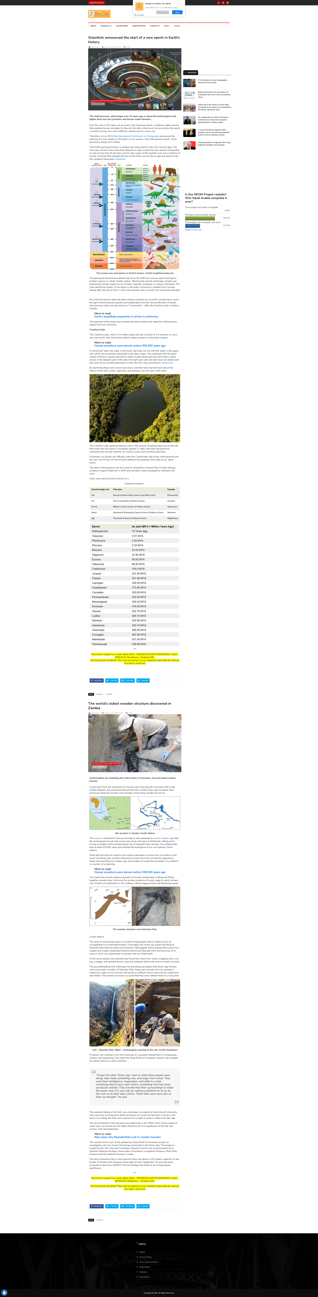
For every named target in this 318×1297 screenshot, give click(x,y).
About (93, 26)
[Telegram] (227, 2)
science (99, 694)
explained (120, 159)
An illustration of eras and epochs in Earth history (110, 101)
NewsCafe (95, 47)
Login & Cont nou (97, 2)
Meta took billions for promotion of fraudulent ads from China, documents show (214, 94)
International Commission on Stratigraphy (138, 136)
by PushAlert (140, 15)
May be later (163, 12)
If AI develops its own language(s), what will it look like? (212, 81)
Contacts (154, 26)
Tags (166, 26)
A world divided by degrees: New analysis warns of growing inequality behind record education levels (213, 132)
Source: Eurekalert (99, 767)
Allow (177, 12)
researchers (167, 362)
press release (162, 838)
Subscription (138, 26)
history (109, 694)
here (126, 478)
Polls (177, 26)
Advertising (122, 26)
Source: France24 (97, 104)
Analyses (192, 72)
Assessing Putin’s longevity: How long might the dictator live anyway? (214, 143)
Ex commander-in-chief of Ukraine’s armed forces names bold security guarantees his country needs (213, 119)
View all (197, 229)
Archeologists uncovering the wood (106, 764)
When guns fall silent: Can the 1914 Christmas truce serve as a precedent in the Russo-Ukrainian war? (214, 107)
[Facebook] (218, 2)
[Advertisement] (207, 52)
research (98, 838)
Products (106, 26)
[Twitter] (223, 2)
